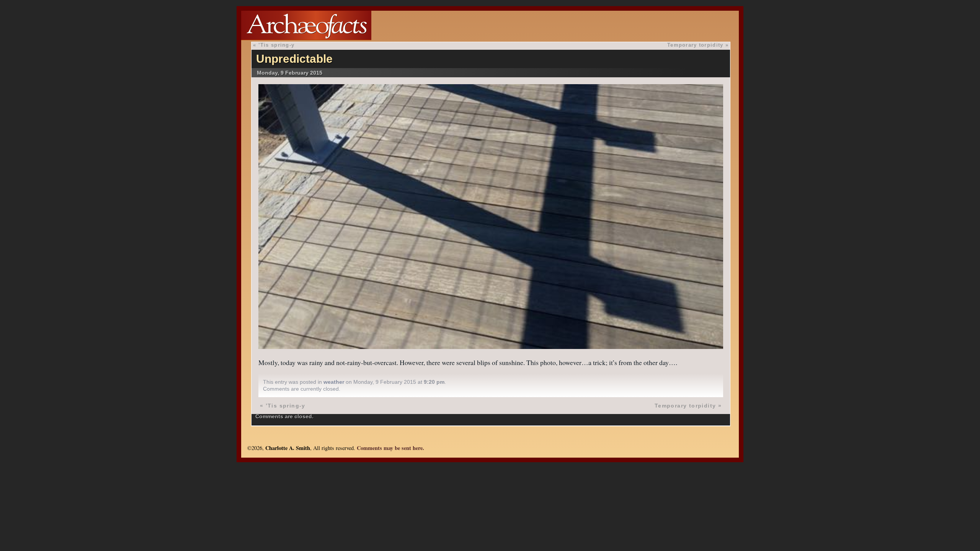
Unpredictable (294, 58)
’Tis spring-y (276, 45)
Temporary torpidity (695, 45)
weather (333, 382)
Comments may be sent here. (390, 448)
